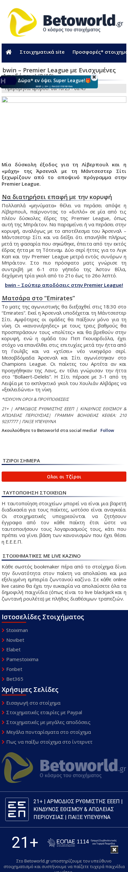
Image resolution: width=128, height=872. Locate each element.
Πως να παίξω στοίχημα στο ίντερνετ (49, 741)
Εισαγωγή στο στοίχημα (33, 702)
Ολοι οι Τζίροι (64, 476)
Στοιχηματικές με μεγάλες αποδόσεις (48, 722)
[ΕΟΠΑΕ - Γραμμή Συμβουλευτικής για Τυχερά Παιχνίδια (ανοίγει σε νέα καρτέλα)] (82, 842)
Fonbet (14, 669)
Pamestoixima (22, 659)
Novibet (15, 640)
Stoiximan (17, 630)
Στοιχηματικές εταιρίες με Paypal (44, 712)
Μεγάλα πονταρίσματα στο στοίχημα (48, 732)
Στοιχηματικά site (42, 51)
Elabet (13, 649)
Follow (107, 430)
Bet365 (14, 679)
